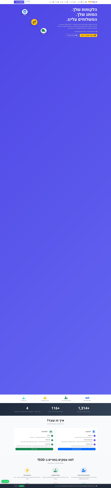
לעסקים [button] (79, 2)
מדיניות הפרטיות (58, 486)
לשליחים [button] (72, 2)
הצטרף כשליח (71, 35)
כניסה (27, 2)
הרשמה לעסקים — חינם (87, 35)
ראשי (84, 2)
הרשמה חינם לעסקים (76, 449)
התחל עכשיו (18, 2)
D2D (91, 2)
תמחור (65, 2)
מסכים (21, 486)
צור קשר (51, 2)
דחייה (16, 486)
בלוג (61, 2)
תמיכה (56, 2)
